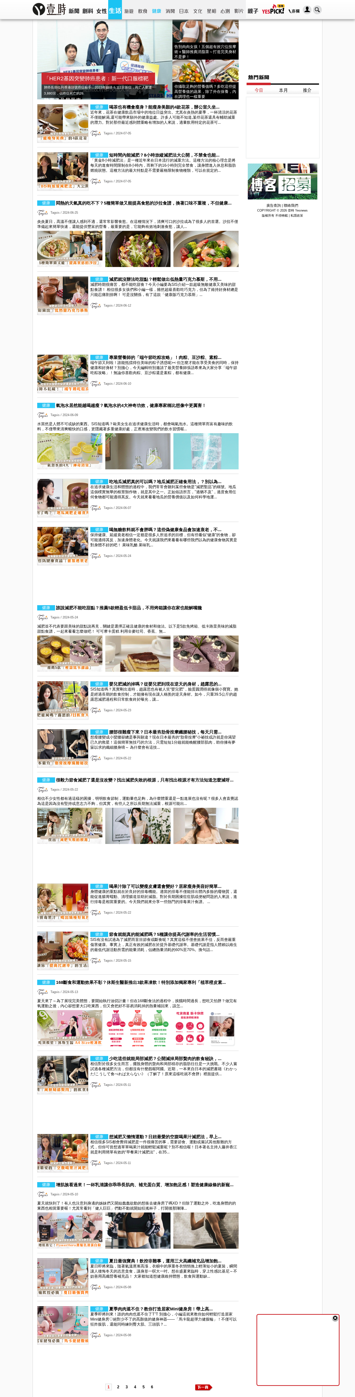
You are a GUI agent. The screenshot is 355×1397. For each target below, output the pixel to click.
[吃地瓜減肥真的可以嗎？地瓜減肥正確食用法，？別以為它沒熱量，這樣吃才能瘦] (138, 516)
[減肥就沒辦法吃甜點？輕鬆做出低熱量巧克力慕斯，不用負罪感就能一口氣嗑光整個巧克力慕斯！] (138, 314)
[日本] (184, 9)
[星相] (211, 9)
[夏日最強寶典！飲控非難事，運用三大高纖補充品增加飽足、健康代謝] (138, 1295)
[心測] (225, 9)
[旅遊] (129, 9)
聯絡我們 (291, 205)
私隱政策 (297, 215)
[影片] (239, 9)
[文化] (198, 9)
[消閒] (170, 9)
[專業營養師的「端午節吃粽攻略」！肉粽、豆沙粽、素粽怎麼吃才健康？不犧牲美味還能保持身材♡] (138, 392)
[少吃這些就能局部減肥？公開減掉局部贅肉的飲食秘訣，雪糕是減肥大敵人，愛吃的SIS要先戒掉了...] (138, 1093)
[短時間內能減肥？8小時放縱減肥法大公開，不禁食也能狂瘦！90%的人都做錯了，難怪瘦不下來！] (138, 189)
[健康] (156, 9)
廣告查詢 (273, 205)
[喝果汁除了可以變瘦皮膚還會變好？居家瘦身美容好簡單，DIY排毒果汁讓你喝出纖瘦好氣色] (138, 921)
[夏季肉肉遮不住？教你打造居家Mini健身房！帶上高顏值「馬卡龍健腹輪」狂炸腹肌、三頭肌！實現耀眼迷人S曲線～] (138, 1343)
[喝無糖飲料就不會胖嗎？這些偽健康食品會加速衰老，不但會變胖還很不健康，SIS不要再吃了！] (138, 564)
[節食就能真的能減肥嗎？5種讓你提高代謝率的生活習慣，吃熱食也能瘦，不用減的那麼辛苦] (138, 969)
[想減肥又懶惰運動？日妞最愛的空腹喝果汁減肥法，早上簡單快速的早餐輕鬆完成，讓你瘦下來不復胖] (138, 1171)
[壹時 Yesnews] (49, 17)
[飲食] (142, 9)
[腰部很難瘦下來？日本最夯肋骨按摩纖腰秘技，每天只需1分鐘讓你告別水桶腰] (138, 766)
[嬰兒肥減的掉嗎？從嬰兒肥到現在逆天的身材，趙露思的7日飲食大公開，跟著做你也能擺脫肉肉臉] (138, 718)
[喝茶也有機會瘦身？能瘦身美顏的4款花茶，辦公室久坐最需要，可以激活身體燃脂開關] (138, 141)
